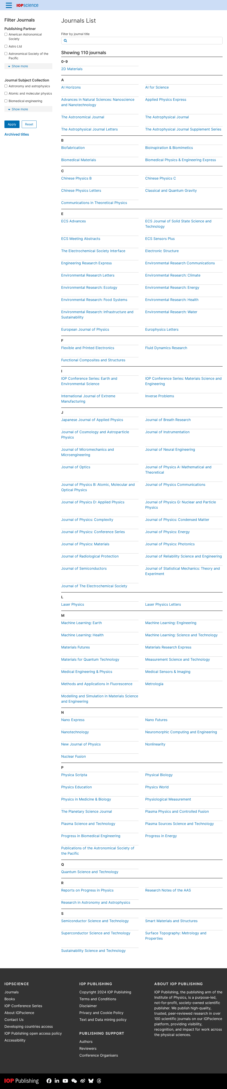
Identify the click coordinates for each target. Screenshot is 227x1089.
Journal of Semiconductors (84, 568)
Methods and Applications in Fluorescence (96, 684)
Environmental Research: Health (171, 299)
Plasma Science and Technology (88, 823)
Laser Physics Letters (163, 604)
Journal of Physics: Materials (85, 544)
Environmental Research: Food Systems (94, 299)
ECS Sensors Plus (160, 238)
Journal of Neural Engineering (170, 449)
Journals (11, 992)
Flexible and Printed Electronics (87, 348)
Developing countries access (28, 1026)
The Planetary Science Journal (86, 811)
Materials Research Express (168, 647)
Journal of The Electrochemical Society (94, 586)
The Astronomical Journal (82, 117)
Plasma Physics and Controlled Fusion (177, 811)
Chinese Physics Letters (81, 190)
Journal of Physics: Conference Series (93, 532)
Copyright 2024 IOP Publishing (105, 992)
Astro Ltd (15, 46)
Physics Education (76, 787)
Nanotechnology (75, 732)
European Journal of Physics (85, 329)
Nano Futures (156, 719)
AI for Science (157, 87)
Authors (85, 1041)
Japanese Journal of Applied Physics (92, 419)
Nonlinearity (155, 744)
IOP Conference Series (23, 1006)
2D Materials (71, 69)
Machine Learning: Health (82, 635)
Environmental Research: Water (171, 312)
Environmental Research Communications (180, 263)
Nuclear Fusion (73, 756)
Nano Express (72, 719)
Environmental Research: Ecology (89, 287)
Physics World (157, 787)
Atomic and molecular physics (30, 93)
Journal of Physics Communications (175, 484)
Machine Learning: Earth (81, 623)
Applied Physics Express (165, 99)
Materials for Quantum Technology (90, 659)
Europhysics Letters (161, 329)
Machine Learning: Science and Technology (181, 635)
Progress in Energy (161, 836)
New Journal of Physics (81, 744)
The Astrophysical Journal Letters (89, 129)
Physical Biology (159, 775)
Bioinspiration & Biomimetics (169, 147)
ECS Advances (73, 221)
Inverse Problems (159, 396)
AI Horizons (71, 87)
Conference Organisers (98, 1055)
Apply (12, 124)
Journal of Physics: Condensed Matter (177, 519)
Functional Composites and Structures (93, 360)
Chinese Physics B (76, 178)
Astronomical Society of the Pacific (28, 56)
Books (9, 999)
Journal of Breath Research (168, 419)
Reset (29, 124)
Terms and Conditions (97, 999)
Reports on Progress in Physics (87, 890)
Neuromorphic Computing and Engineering (181, 732)
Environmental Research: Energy (172, 287)
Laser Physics (72, 604)
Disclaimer (88, 1006)
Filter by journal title (75, 34)
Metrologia (154, 684)
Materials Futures (75, 647)
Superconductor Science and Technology (95, 933)
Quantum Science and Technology (89, 872)
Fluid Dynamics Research (166, 348)
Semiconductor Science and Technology (95, 921)
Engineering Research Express (86, 263)
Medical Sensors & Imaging (167, 671)
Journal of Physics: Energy (167, 532)
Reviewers (87, 1048)
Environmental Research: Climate (172, 275)
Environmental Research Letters (87, 275)
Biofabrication (73, 147)
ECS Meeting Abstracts (80, 238)
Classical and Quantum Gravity (171, 190)
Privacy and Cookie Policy (101, 1012)
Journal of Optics (75, 467)
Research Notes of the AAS (168, 890)
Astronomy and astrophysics (29, 86)
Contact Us (13, 1019)
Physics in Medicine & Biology (86, 799)
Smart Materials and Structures (171, 921)
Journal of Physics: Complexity (87, 519)
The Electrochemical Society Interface (93, 251)
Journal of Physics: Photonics (170, 544)
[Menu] (8, 5)
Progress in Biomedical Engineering (90, 836)
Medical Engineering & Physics (86, 671)
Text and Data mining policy (103, 1019)
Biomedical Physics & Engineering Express (180, 160)
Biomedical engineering (25, 101)
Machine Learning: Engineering (170, 623)
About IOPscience (19, 1012)
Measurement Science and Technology (177, 659)
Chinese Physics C (160, 178)
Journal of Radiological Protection (90, 556)
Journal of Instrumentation (167, 432)
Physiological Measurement (168, 799)
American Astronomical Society (25, 36)
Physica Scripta (74, 775)
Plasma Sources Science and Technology (179, 823)
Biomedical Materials (78, 160)
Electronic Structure (162, 251)
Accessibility (14, 1040)
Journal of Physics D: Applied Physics (92, 502)
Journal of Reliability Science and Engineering (183, 556)
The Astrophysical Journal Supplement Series (183, 129)
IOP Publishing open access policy (33, 1033)
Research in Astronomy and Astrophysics (95, 902)
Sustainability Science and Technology (93, 950)
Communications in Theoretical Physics (94, 202)
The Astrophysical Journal (167, 117)
